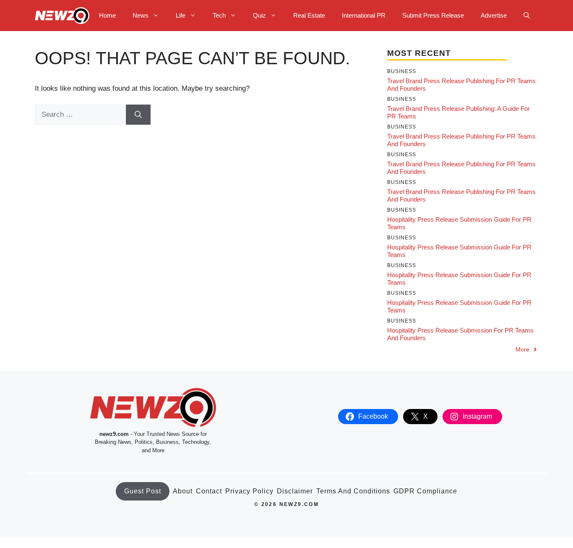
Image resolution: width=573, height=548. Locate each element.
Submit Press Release (433, 15)
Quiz (259, 15)
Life (180, 15)
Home (107, 15)
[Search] (138, 115)
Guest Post (142, 491)
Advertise (494, 15)
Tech (219, 15)
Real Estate (309, 15)
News (140, 15)
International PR (363, 15)
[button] (526, 15)
